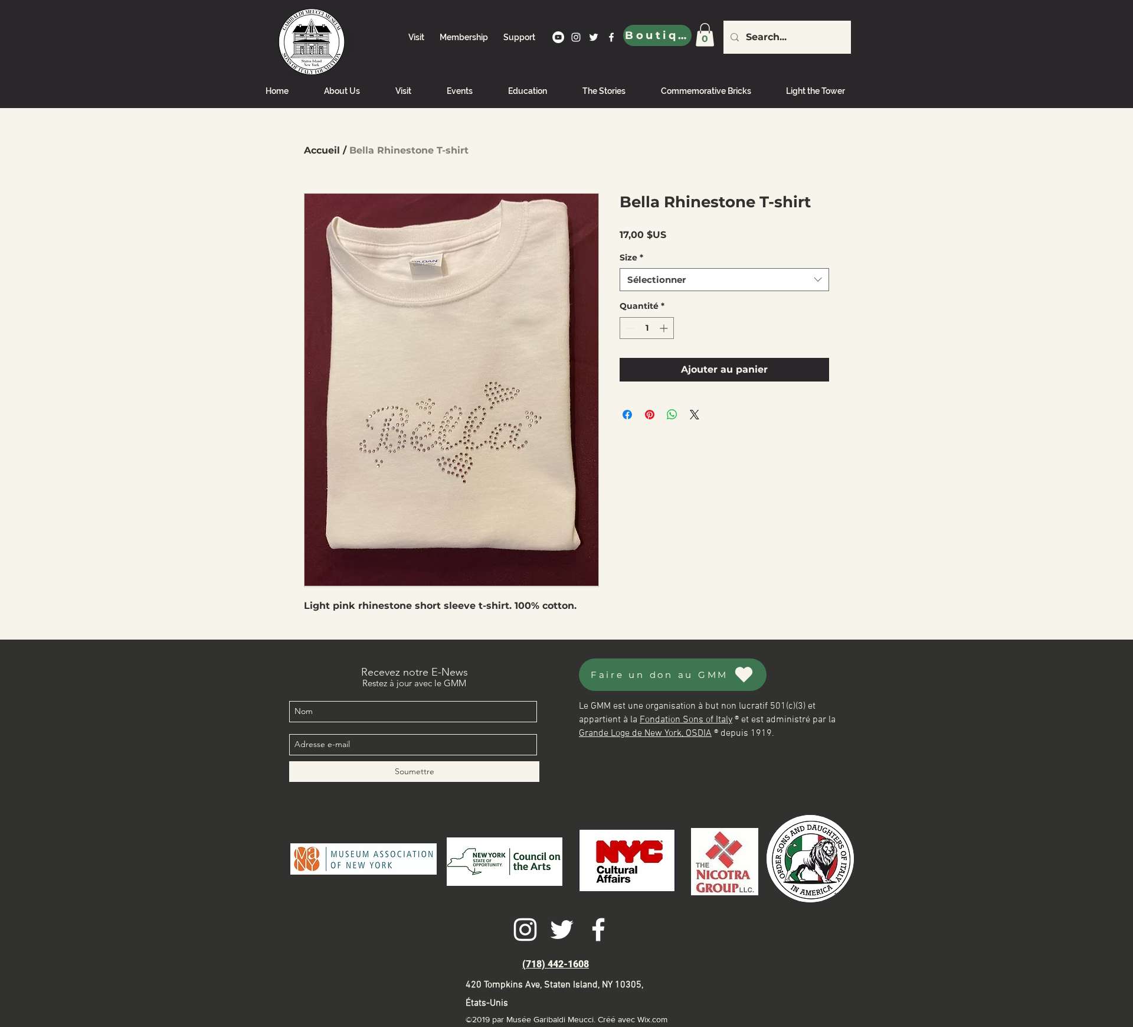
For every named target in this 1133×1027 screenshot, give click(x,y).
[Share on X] (694, 414)
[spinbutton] (646, 328)
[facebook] (611, 37)
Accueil (322, 150)
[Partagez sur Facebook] (627, 414)
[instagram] (576, 37)
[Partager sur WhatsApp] (672, 414)
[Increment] (664, 328)
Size (631, 257)
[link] (705, 34)
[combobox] (724, 279)
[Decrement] (628, 328)
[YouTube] (558, 37)
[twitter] (594, 37)
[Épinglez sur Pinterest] (650, 414)
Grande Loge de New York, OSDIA (645, 733)
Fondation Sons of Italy (686, 720)
